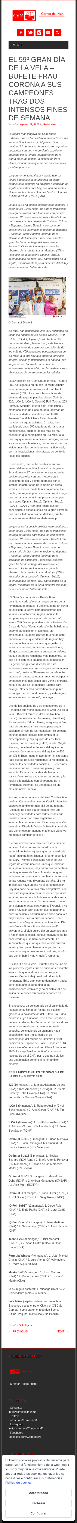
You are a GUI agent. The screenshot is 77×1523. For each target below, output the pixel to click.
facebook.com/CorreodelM (25, 1436)
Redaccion (49, 124)
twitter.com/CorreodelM (23, 1420)
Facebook (20, 32)
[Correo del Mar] (38, 24)
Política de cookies (18, 1482)
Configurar (39, 1513)
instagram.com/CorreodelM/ (26, 1428)
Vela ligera (25, 1325)
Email (48, 32)
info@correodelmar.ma (22, 1411)
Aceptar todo (38, 1493)
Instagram (39, 32)
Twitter (30, 32)
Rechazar (38, 1503)
